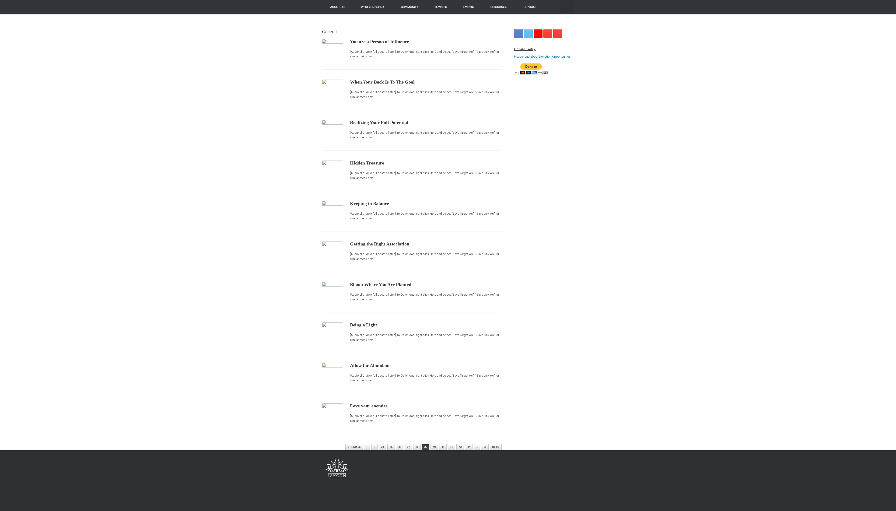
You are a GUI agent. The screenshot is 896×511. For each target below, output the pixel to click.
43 (460, 446)
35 (391, 446)
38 (417, 446)
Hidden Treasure (367, 162)
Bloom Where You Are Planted (380, 284)
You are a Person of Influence (379, 41)
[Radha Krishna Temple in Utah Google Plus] (538, 33)
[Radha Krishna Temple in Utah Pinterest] (547, 33)
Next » (495, 446)
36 (399, 446)
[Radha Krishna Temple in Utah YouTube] (557, 33)
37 (408, 446)
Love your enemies (369, 405)
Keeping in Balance (369, 203)
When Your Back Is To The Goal (382, 81)
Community (409, 7)
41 (442, 446)
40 (434, 446)
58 (484, 446)
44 (468, 446)
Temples (440, 7)
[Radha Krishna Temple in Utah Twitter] (528, 33)
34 (382, 446)
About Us (337, 7)
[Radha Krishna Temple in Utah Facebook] (518, 33)
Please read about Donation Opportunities (542, 56)
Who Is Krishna (373, 7)
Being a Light (363, 324)
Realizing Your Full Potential (379, 122)
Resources (498, 7)
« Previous (354, 446)
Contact (530, 7)
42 (451, 446)
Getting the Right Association (379, 243)
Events (468, 7)
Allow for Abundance (371, 365)
